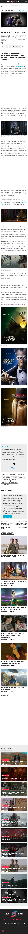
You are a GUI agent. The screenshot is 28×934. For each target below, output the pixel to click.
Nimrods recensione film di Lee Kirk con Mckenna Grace (12, 838)
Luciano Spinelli (5, 481)
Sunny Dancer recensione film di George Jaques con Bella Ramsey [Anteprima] (12, 762)
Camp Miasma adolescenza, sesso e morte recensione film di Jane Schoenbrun (13, 777)
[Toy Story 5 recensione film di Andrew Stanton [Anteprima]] (14, 571)
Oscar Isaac (14, 481)
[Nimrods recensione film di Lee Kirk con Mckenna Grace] (14, 835)
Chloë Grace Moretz (15, 476)
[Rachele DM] (2, 43)
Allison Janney (5, 474)
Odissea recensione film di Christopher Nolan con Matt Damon (13, 556)
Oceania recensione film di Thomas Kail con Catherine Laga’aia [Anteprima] (13, 808)
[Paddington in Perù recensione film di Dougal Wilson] (14, 677)
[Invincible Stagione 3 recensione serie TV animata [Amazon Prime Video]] (14, 651)
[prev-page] (23, 753)
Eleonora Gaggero (6, 477)
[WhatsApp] (19, 46)
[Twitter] (10, 46)
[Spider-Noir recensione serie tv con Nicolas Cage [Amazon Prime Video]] (14, 896)
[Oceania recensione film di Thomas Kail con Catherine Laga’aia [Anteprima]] (14, 804)
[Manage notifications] (3, 931)
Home (2, 6)
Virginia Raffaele (6, 484)
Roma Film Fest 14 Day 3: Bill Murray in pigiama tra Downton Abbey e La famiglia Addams (7, 525)
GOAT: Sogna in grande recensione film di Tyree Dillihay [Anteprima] (13, 608)
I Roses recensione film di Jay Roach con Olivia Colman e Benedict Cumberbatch (12, 635)
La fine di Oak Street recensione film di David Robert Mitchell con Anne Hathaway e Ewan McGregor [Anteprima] (13, 792)
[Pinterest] (13, 46)
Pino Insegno (21, 481)
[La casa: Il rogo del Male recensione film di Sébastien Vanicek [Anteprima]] (14, 881)
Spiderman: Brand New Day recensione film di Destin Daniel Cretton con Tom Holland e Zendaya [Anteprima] (13, 853)
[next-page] (26, 753)
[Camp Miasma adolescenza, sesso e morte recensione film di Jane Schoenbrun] (14, 774)
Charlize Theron (5, 476)
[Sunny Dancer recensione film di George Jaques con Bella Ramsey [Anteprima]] (14, 758)
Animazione (12, 474)
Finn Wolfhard (22, 477)
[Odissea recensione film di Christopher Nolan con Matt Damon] (14, 545)
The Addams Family (13, 482)
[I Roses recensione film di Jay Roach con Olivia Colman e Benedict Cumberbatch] (14, 623)
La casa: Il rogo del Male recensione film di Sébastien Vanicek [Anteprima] (13, 884)
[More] (22, 46)
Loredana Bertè (15, 479)
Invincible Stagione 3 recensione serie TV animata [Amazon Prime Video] (13, 662)
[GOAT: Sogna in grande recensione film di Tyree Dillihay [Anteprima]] (14, 597)
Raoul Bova (4, 482)
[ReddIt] (16, 46)
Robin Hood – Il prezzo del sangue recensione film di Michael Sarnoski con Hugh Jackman (12, 823)
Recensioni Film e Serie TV (11, 6)
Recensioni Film (4, 559)
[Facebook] (7, 46)
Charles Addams (20, 474)
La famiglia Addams (6, 479)
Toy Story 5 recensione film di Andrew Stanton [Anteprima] (13, 582)
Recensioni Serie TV (5, 665)
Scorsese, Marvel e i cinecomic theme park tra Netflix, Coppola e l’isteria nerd (21, 525)
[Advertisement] (14, 92)
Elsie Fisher (14, 477)
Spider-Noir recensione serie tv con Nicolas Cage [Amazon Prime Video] (14, 899)
